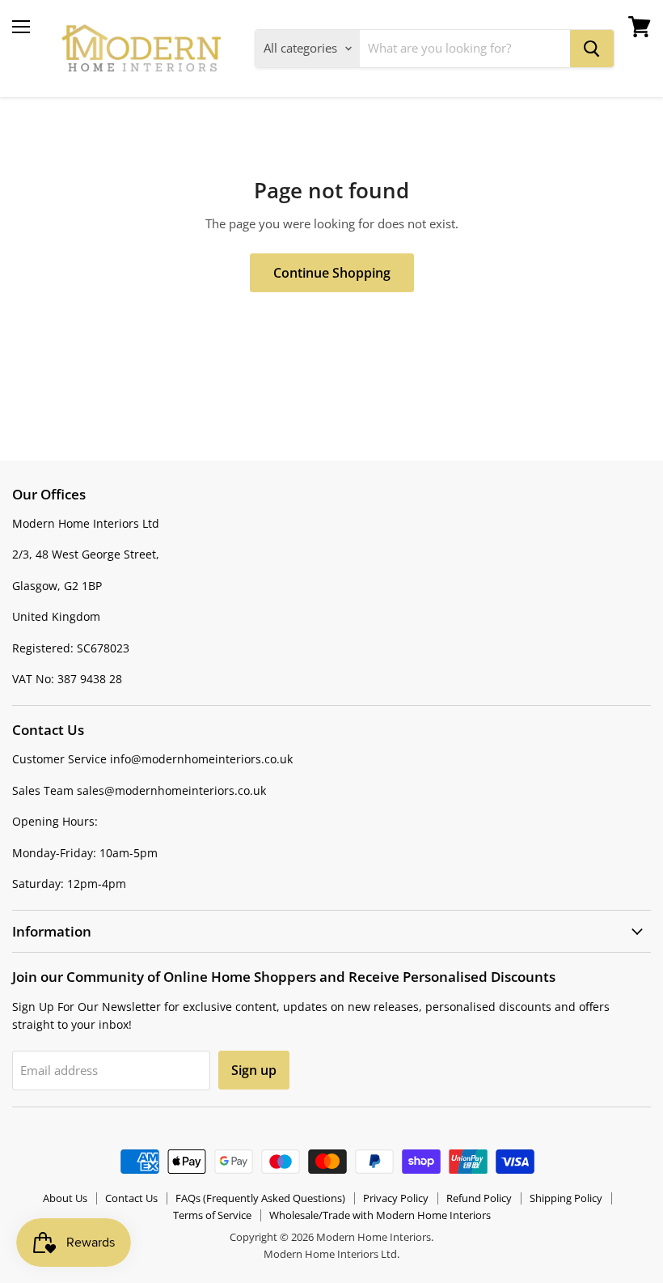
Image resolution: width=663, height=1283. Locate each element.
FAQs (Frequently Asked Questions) (260, 1198)
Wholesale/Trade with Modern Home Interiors (380, 1215)
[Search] (592, 48)
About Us (65, 1198)
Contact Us (131, 1198)
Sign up (254, 1070)
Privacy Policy (396, 1198)
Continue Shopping (332, 273)
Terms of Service (212, 1215)
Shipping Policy (566, 1198)
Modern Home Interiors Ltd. (331, 1254)
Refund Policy (479, 1198)
